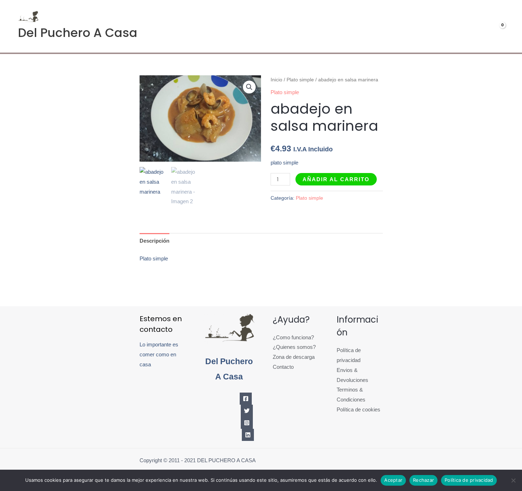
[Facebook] (246, 399)
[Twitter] (247, 411)
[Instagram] (247, 423)
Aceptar (393, 480)
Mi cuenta (438, 26)
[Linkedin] (248, 435)
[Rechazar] (513, 480)
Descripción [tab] (154, 241)
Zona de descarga (294, 357)
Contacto (283, 367)
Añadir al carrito (336, 179)
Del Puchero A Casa (77, 32)
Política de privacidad (469, 480)
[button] (249, 87)
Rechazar (423, 480)
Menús (391, 26)
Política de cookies (358, 409)
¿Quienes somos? (294, 347)
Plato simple (300, 79)
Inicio (276, 79)
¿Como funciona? (293, 337)
